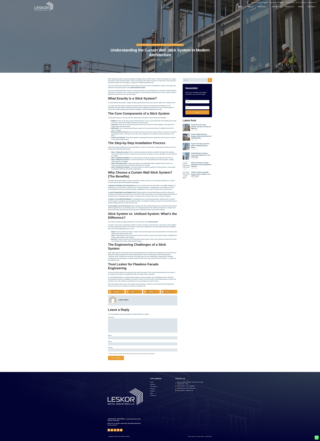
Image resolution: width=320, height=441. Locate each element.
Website (110, 347)
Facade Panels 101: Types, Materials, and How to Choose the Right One (201, 126)
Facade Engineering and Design (148, 44)
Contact (311, 7)
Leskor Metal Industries (116, 277)
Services (261, 7)
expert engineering (139, 252)
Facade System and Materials (172, 44)
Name (110, 335)
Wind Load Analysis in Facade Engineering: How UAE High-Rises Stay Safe (201, 164)
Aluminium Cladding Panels (161, 128)
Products (289, 7)
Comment (111, 317)
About (250, 7)
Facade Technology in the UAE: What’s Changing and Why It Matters (200, 145)
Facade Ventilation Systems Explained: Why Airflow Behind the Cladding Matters (201, 136)
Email (110, 341)
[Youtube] (121, 430)
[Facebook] (109, 430)
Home (240, 7)
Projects (276, 7)
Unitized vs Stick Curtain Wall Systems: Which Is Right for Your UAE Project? (200, 174)
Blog (300, 7)
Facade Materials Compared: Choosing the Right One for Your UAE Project (200, 155)
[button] (116, 292)
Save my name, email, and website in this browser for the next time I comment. (132, 353)
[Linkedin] (118, 430)
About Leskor (119, 284)
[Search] (210, 80)
